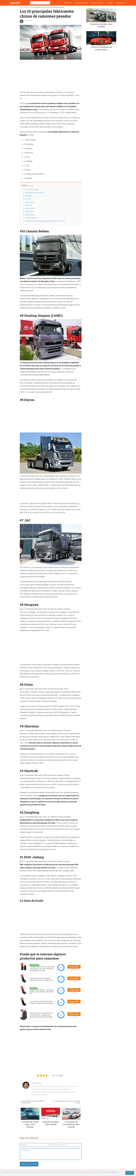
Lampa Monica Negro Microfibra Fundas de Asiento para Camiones (42, 1002)
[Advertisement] (50, 76)
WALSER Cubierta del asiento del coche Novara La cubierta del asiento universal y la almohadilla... (42, 1015)
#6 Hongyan (29, 202)
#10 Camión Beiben (32, 189)
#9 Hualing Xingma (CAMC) (34, 193)
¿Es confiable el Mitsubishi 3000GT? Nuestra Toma (33, 1102)
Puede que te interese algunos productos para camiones (45, 221)
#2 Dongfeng (29, 215)
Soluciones (120, 3)
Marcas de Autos (97, 3)
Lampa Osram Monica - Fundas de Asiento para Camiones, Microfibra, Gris (42, 992)
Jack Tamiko (28, 20)
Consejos (109, 3)
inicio (21, 7)
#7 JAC (28, 199)
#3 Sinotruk (29, 212)
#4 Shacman (29, 208)
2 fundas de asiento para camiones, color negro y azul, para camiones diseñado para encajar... (42, 968)
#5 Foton (28, 205)
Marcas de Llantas (81, 3)
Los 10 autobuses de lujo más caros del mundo (66, 1102)
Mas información (113, 1172)
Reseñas (66, 3)
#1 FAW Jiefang (30, 218)
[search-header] (48, 2)
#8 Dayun (28, 196)
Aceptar (129, 1173)
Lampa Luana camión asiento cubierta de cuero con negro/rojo (41, 979)
